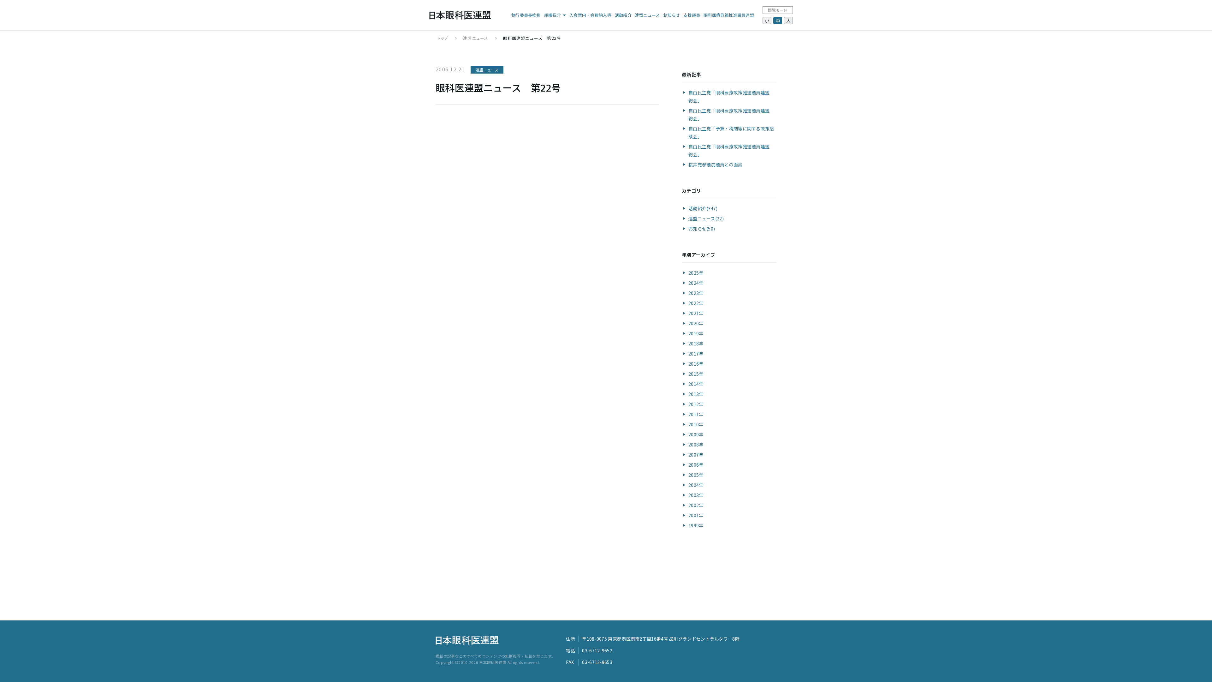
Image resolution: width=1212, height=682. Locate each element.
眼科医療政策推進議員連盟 (729, 15)
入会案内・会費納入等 (590, 15)
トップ (442, 38)
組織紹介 (552, 15)
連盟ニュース (647, 15)
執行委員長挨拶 (526, 15)
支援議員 (691, 15)
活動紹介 (623, 15)
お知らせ (671, 15)
